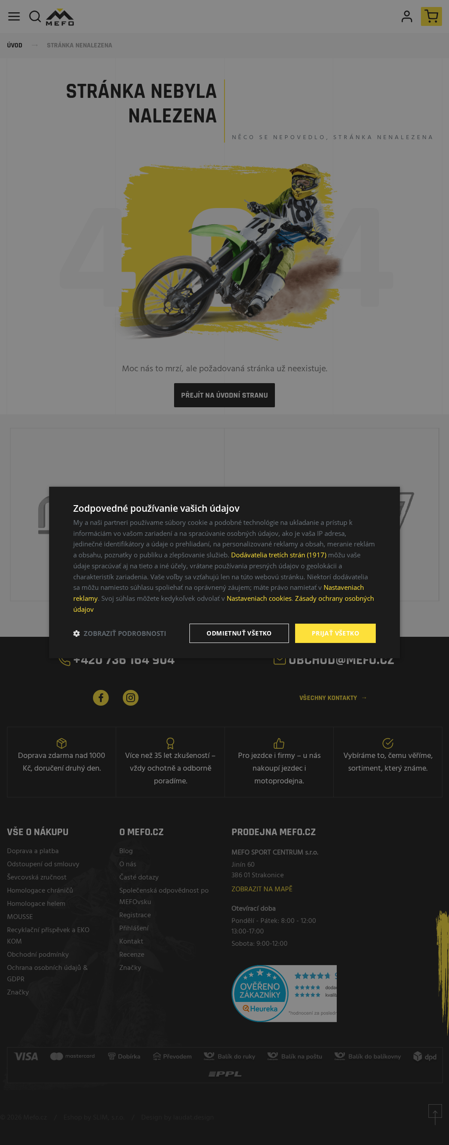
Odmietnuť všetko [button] (239, 633)
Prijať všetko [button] (335, 633)
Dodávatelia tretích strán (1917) (278, 554)
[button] (119, 633)
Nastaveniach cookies (259, 598)
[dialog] (224, 573)
